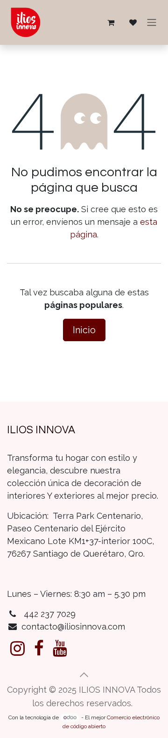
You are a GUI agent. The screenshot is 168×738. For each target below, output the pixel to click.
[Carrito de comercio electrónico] (110, 22)
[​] (17, 648)
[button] (84, 675)
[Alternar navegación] (151, 22)
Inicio (84, 330)
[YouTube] (60, 648)
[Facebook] (39, 648)
